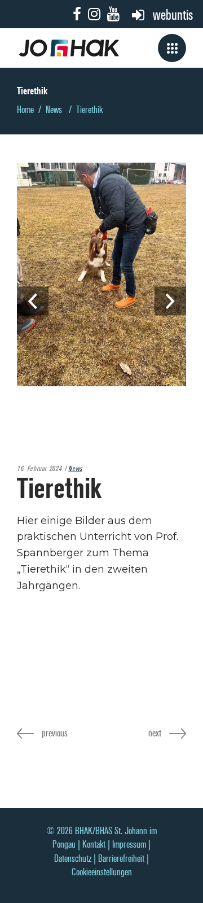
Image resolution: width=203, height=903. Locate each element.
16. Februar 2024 (39, 468)
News (54, 110)
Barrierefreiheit (121, 859)
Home (25, 110)
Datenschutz (72, 859)
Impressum (129, 844)
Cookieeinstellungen (102, 872)
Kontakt (93, 844)
